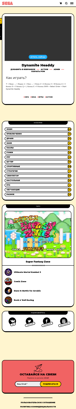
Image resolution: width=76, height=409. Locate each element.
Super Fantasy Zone (38, 261)
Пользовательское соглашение (38, 403)
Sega (34, 97)
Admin (57, 69)
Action (44, 69)
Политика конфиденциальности (38, 407)
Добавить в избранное (23, 69)
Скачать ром (38, 71)
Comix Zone (20, 281)
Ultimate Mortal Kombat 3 (27, 272)
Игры (41, 97)
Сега (27, 97)
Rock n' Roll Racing (24, 300)
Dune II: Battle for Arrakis (27, 291)
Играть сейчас (38, 57)
